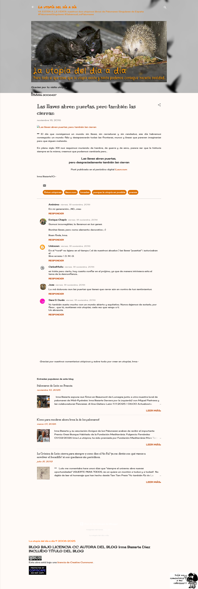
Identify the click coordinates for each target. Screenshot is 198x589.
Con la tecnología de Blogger (100, 523)
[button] (159, 105)
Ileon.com (70, 192)
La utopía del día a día (57, 6)
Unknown (54, 246)
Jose (51, 284)
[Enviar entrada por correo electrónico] (44, 186)
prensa (133, 192)
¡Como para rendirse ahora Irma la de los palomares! (68, 419)
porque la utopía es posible (109, 192)
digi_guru (107, 530)
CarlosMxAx (56, 266)
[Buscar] (165, 7)
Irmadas (84, 192)
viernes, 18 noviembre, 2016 (75, 204)
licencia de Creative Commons (75, 562)
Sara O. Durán (57, 300)
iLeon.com (121, 169)
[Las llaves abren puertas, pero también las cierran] (66, 127)
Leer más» (153, 410)
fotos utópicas (52, 192)
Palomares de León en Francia (54, 385)
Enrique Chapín (58, 219)
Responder (56, 213)
